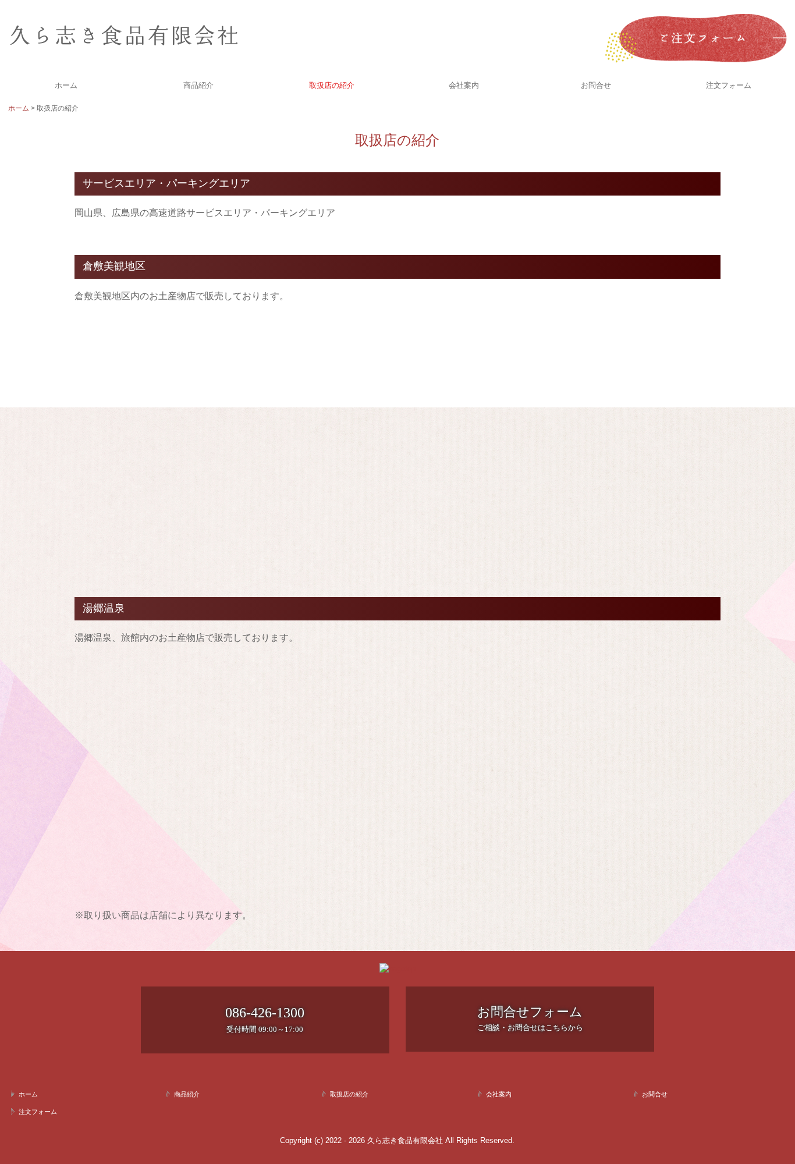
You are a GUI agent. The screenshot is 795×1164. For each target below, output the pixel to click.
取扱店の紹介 (331, 85)
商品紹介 (198, 85)
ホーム (66, 85)
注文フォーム (728, 85)
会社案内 (464, 85)
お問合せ (596, 85)
